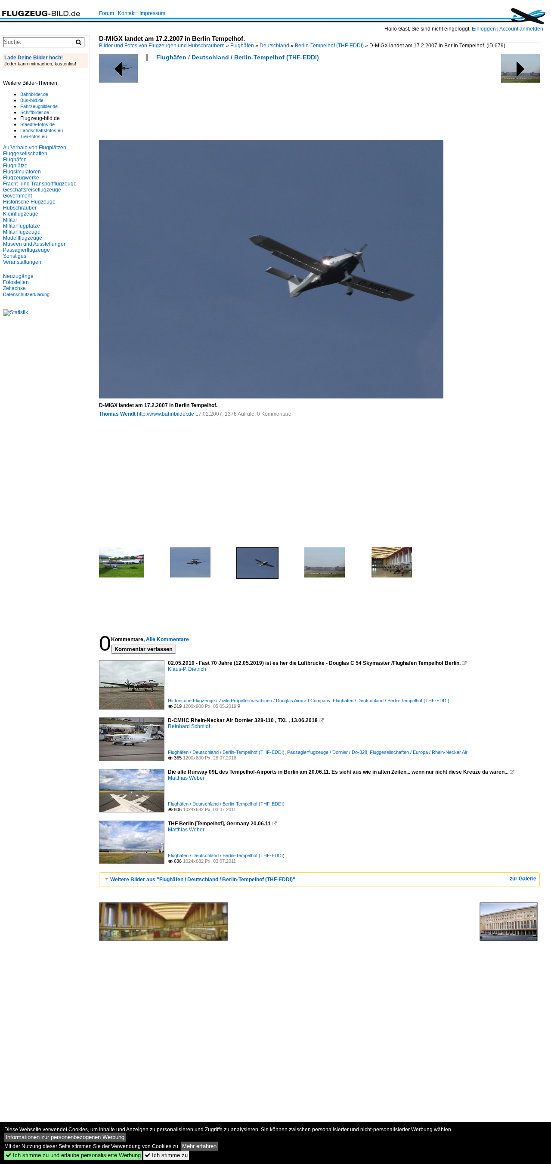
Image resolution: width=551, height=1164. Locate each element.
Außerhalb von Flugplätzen (34, 148)
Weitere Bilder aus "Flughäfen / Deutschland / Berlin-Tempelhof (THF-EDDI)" (202, 880)
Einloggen (484, 29)
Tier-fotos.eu (33, 136)
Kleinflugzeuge (20, 214)
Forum (106, 13)
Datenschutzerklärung (26, 294)
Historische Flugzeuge (29, 202)
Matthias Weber (186, 778)
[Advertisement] (255, 103)
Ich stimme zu (166, 1155)
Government (17, 196)
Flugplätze (15, 166)
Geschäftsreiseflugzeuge (32, 190)
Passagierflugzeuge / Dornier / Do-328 (327, 752)
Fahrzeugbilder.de (39, 106)
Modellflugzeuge (22, 238)
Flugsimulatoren (22, 172)
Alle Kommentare (167, 639)
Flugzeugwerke (21, 178)
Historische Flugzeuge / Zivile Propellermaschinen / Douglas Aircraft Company (249, 700)
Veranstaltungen (22, 262)
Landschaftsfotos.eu (41, 130)
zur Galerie (523, 879)
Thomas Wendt (117, 414)
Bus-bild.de (31, 100)
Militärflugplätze (21, 226)
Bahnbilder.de (34, 94)
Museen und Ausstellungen (35, 244)
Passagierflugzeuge (26, 250)
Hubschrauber (20, 208)
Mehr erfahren (199, 1146)
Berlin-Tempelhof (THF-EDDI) (329, 46)
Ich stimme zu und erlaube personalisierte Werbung (73, 1155)
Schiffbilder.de (34, 112)
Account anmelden (521, 29)
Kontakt (127, 13)
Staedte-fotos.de (37, 124)
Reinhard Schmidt (189, 726)
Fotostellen (16, 282)
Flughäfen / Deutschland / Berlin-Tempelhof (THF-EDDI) (237, 57)
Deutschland (274, 46)
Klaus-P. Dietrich (187, 669)
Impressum (152, 13)
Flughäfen (242, 46)
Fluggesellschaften (25, 154)
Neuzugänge (18, 276)
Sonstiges (14, 256)
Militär (10, 220)
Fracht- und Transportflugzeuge (40, 184)
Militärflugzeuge (21, 232)
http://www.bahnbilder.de (165, 414)
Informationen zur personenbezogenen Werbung (65, 1137)
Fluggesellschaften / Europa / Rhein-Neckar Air (418, 752)
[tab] (319, 879)
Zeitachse (14, 288)
